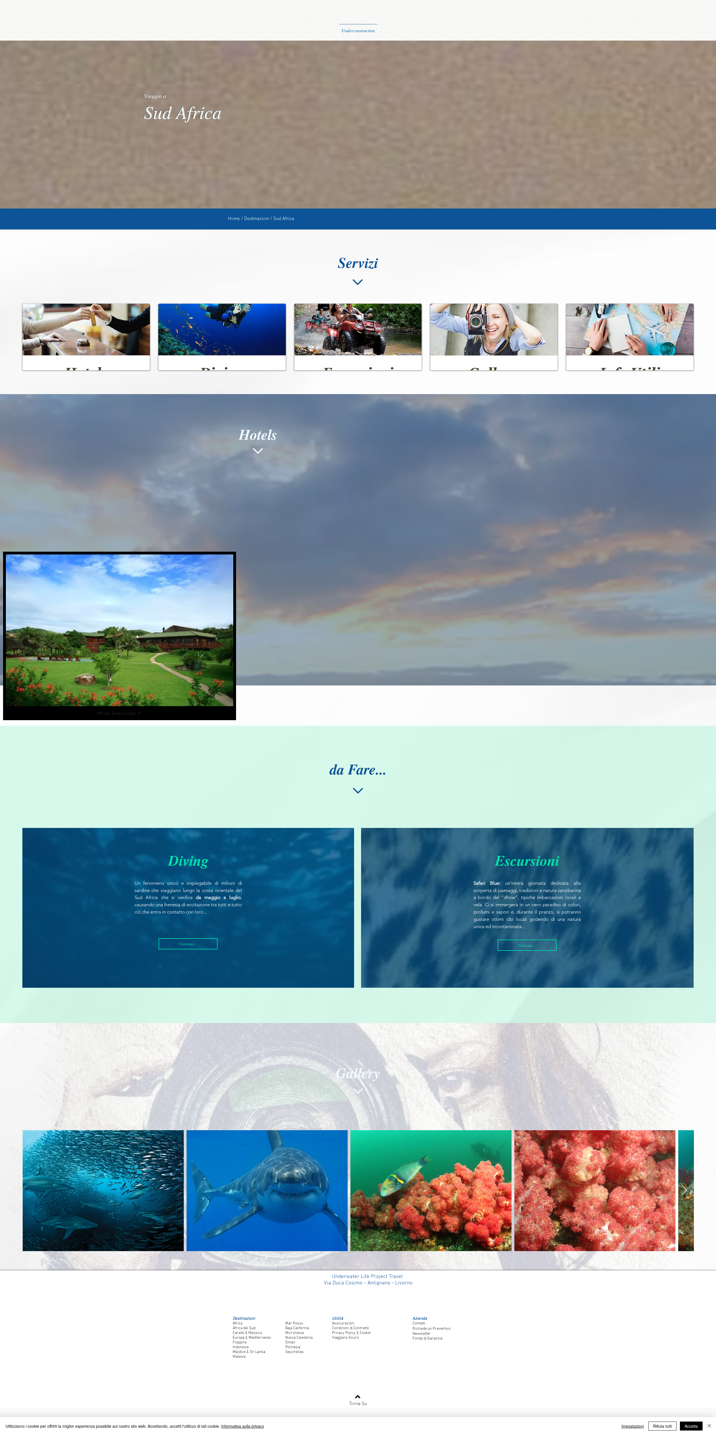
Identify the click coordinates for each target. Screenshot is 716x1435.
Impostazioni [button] (632, 1426)
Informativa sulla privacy (242, 1426)
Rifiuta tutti (662, 1426)
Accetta (691, 1426)
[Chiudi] (709, 1426)
